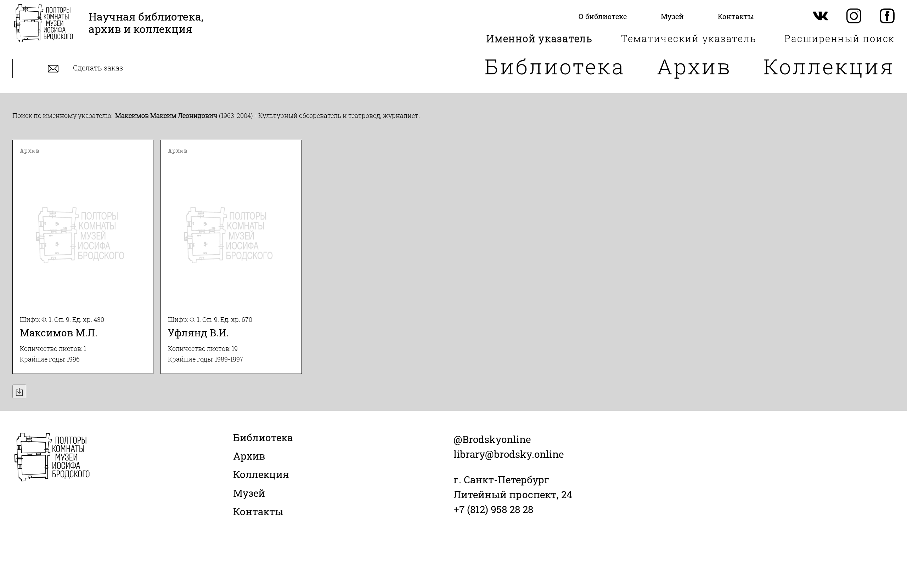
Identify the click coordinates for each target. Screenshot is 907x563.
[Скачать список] (19, 391)
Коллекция (829, 66)
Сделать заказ (97, 68)
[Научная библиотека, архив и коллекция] (43, 24)
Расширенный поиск (839, 38)
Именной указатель (539, 38)
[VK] (820, 16)
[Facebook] (887, 16)
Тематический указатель (688, 38)
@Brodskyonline (492, 439)
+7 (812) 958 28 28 (493, 509)
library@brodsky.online (509, 454)
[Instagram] (853, 16)
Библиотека (555, 66)
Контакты (258, 511)
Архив (694, 66)
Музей (249, 493)
